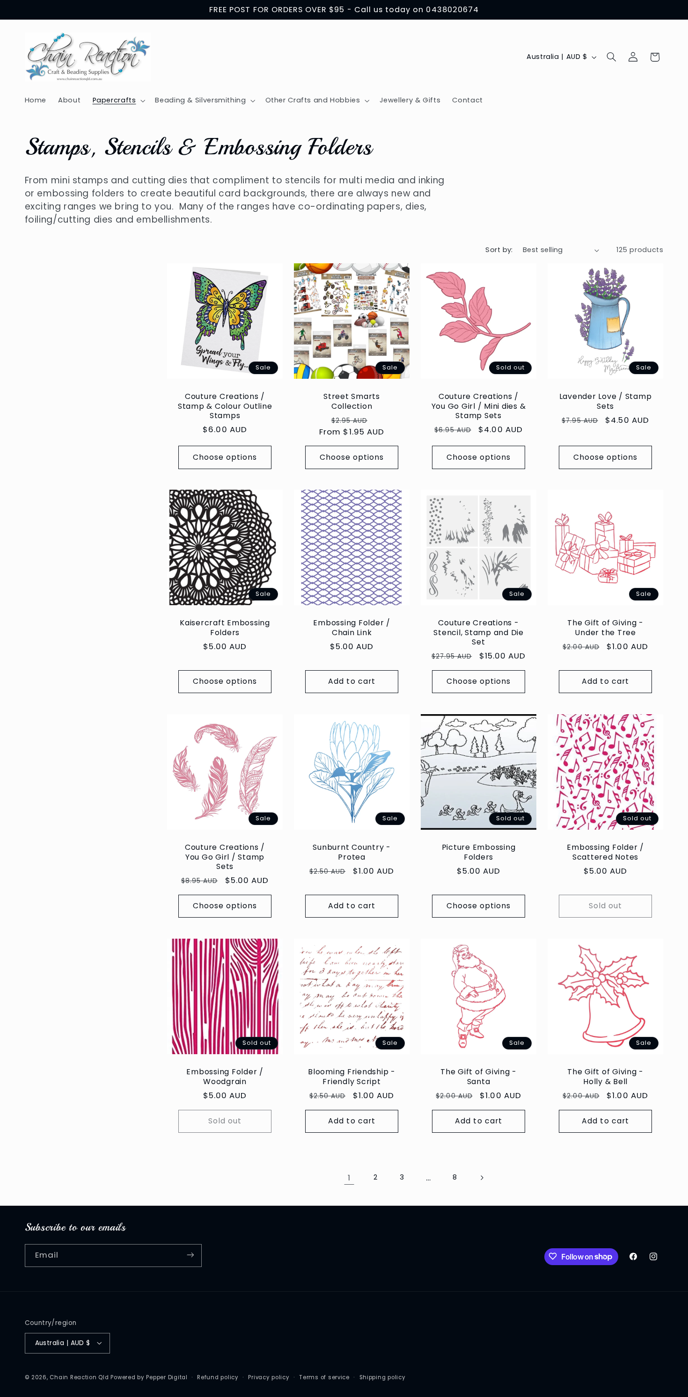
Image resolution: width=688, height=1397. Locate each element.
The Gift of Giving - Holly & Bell (605, 1076)
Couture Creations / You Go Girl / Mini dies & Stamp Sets (479, 406)
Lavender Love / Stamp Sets (605, 401)
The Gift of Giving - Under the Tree (605, 628)
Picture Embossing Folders (479, 852)
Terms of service (324, 1377)
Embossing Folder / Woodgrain (224, 1076)
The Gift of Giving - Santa (478, 1076)
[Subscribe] (190, 1255)
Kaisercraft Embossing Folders (225, 628)
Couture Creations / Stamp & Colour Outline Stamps (225, 406)
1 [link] (349, 1177)
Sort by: (498, 249)
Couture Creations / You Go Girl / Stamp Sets (225, 857)
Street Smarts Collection (351, 401)
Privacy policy (268, 1377)
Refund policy (218, 1377)
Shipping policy (382, 1377)
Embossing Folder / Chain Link (351, 628)
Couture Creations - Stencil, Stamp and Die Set (479, 633)
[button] (118, 100)
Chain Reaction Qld (79, 1377)
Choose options (225, 456)
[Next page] (481, 1177)
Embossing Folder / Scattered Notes (605, 852)
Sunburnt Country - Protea (352, 852)
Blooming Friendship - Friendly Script (351, 1076)
